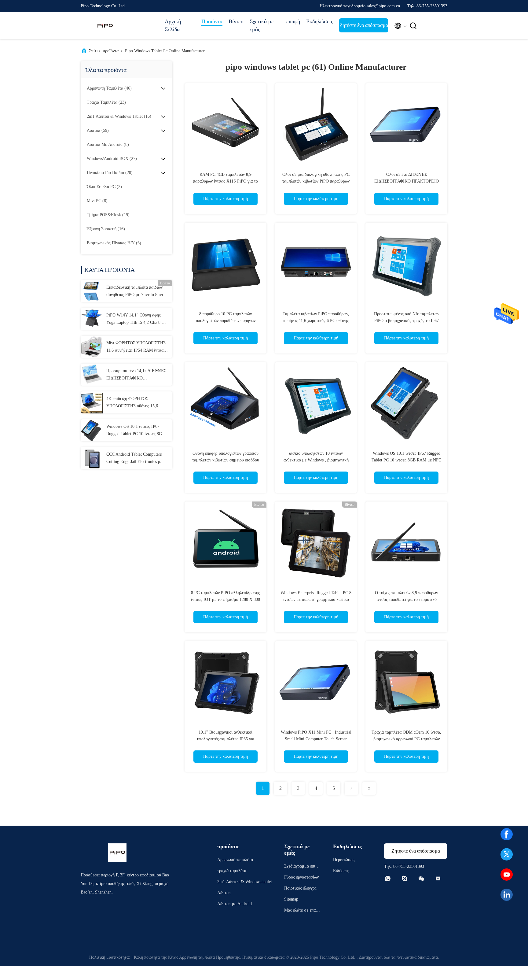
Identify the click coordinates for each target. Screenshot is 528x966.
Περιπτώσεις (344, 859)
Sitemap (291, 899)
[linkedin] (507, 895)
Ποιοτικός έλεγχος (300, 888)
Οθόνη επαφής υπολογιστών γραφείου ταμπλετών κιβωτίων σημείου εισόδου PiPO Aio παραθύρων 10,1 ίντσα (225, 460)
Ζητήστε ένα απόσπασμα (363, 25)
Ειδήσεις (341, 870)
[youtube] (507, 875)
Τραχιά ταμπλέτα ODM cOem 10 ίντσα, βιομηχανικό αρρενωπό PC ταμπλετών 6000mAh (406, 739)
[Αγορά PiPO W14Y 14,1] (92, 319)
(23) (106, 102)
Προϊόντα (211, 21)
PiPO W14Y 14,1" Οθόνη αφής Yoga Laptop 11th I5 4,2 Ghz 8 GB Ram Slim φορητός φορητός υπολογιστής (136, 319)
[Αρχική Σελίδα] (105, 26)
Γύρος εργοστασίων (301, 877)
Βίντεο (236, 21)
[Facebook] (507, 834)
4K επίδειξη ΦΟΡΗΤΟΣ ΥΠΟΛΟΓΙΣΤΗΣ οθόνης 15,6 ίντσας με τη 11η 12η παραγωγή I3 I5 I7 (136, 403)
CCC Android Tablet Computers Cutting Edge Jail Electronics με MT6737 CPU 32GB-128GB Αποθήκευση (134, 458)
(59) (98, 130)
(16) (119, 116)
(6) (114, 243)
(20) (110, 172)
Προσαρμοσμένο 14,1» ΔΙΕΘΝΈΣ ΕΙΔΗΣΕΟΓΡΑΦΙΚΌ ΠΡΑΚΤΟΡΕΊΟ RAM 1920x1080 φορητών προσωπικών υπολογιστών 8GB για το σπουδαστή (137, 375)
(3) (104, 186)
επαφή (293, 21)
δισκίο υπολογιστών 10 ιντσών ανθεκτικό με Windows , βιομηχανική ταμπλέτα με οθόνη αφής (316, 460)
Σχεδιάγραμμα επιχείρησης (302, 867)
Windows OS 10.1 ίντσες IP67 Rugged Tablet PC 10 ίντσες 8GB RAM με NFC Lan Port (135, 431)
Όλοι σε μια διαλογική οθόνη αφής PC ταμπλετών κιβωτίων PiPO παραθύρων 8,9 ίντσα (316, 181)
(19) (108, 215)
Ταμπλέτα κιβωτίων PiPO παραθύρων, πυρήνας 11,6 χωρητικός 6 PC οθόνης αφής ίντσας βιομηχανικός (316, 321)
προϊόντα (111, 51)
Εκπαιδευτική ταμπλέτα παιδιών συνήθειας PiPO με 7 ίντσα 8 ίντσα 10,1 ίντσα (137, 291)
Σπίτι (93, 51)
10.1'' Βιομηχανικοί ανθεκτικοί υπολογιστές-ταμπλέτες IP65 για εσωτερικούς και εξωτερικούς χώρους (225, 739)
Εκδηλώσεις (319, 21)
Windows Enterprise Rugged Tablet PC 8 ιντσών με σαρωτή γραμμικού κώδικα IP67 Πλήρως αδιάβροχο (315, 599)
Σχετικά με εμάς (262, 25)
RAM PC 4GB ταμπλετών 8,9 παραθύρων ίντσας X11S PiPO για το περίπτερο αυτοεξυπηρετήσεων (225, 181)
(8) (108, 144)
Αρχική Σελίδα (173, 25)
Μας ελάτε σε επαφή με (302, 911)
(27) (112, 158)
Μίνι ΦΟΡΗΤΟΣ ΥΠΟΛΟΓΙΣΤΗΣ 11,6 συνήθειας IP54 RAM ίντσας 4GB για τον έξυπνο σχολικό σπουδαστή (136, 347)
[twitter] (507, 854)
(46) (109, 88)
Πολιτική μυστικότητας (109, 957)
